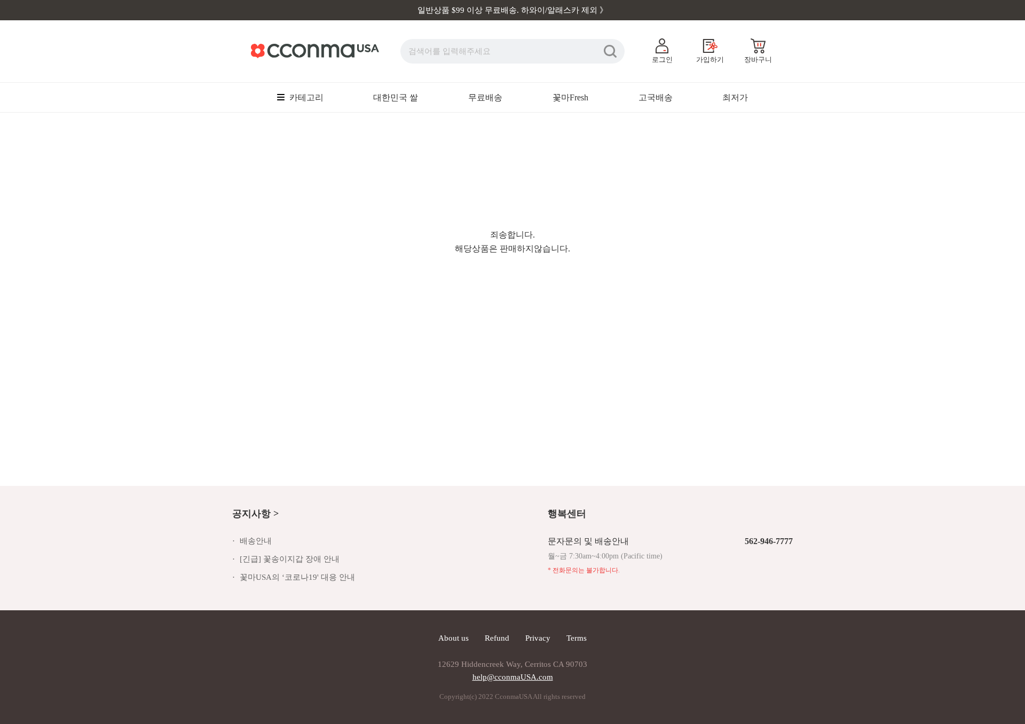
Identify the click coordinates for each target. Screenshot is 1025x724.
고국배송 (655, 97)
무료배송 (485, 97)
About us (453, 638)
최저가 (735, 97)
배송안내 (256, 541)
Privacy (537, 638)
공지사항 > (255, 513)
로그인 (662, 60)
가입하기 (710, 60)
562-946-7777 (769, 541)
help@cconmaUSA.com (512, 677)
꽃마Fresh (570, 97)
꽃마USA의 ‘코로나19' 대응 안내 (297, 577)
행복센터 (567, 513)
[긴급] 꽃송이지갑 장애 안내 (290, 559)
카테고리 (305, 97)
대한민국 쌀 (395, 97)
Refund (497, 638)
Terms (576, 638)
